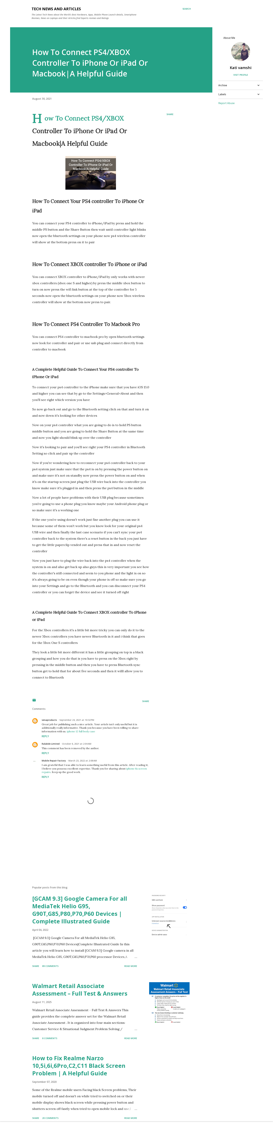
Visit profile (240, 74)
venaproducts (49, 719)
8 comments (49, 1038)
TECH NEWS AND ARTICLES (56, 8)
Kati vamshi (241, 67)
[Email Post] (34, 701)
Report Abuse (226, 103)
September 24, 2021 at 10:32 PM (76, 719)
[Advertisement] (85, 846)
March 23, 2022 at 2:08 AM (82, 760)
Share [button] (170, 114)
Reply (45, 736)
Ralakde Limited (51, 743)
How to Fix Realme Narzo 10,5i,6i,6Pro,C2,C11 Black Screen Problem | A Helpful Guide (78, 1065)
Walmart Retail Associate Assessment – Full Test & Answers (79, 989)
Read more (130, 966)
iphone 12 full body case (81, 731)
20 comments (50, 1118)
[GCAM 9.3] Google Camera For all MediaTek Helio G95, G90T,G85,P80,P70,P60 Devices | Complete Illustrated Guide (79, 910)
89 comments (50, 966)
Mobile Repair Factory (54, 760)
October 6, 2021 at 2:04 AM (76, 743)
